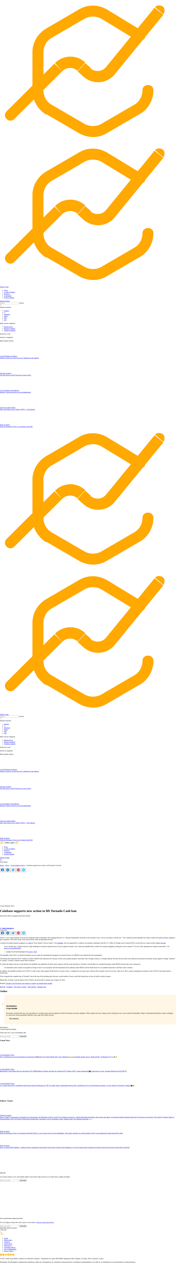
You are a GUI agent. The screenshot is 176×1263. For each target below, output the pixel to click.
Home (2, 865)
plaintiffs (60, 943)
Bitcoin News (8, 327)
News (6, 290)
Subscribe (23, 1036)
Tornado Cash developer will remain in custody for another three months (29, 983)
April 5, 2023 (32, 952)
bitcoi (6, 316)
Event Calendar (9, 298)
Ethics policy (8, 1240)
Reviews (7, 294)
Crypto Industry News (17, 865)
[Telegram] (23, 870)
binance (6, 311)
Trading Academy (10, 330)
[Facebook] (2, 870)
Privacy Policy (8, 1251)
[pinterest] (18, 870)
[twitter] (13, 870)
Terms (6, 1238)
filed (30, 943)
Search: (21, 303)
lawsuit (163, 943)
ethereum (7, 314)
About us (7, 1242)
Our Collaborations (10, 1249)
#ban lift (2, 987)
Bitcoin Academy (9, 328)
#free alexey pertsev (20, 987)
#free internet (32, 987)
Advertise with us (9, 1247)
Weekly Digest (4, 301)
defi (5, 318)
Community (8, 296)
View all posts (14, 1018)
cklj (5, 320)
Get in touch (8, 1244)
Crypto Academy (9, 292)
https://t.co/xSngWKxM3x (12, 948)
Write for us (8, 1245)
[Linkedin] (7, 870)
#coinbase (9, 987)
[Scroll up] (1, 1232)
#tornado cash (41, 987)
